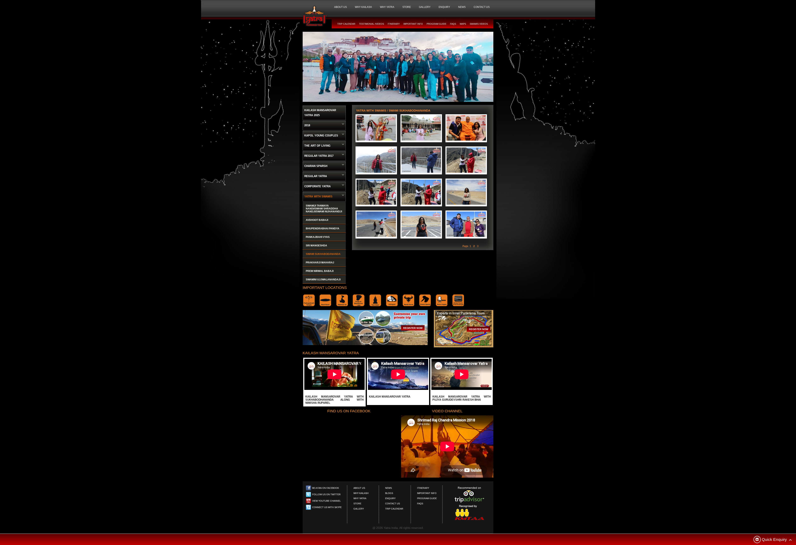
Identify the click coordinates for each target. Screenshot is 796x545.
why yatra (359, 498)
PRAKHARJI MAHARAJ (320, 262)
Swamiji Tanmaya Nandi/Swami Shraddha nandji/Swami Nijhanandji (324, 208)
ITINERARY (394, 24)
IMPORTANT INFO (413, 24)
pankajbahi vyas (318, 237)
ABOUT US (340, 7)
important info (427, 493)
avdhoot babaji (317, 220)
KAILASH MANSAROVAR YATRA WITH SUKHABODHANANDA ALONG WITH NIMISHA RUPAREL (334, 399)
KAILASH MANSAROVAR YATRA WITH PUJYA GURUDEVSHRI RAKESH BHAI (461, 398)
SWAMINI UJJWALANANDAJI (323, 279)
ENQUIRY (444, 7)
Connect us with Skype (327, 507)
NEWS (462, 7)
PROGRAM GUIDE (436, 24)
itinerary (423, 488)
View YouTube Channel (326, 501)
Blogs (389, 493)
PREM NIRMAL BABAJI (320, 271)
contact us (392, 503)
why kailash (361, 493)
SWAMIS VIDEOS (479, 24)
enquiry (390, 498)
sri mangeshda (316, 245)
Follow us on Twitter (326, 494)
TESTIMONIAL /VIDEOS (371, 24)
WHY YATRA (387, 7)
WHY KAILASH (363, 7)
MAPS (463, 24)
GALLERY (425, 7)
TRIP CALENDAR (346, 24)
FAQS (453, 24)
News (388, 488)
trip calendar (394, 508)
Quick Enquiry (774, 539)
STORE (406, 7)
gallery (358, 508)
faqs (420, 503)
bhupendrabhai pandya (322, 228)
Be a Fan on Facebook (325, 488)
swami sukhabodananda (323, 254)
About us (359, 488)
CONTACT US (482, 7)
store (357, 503)
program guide (427, 498)
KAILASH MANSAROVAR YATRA (389, 396)
